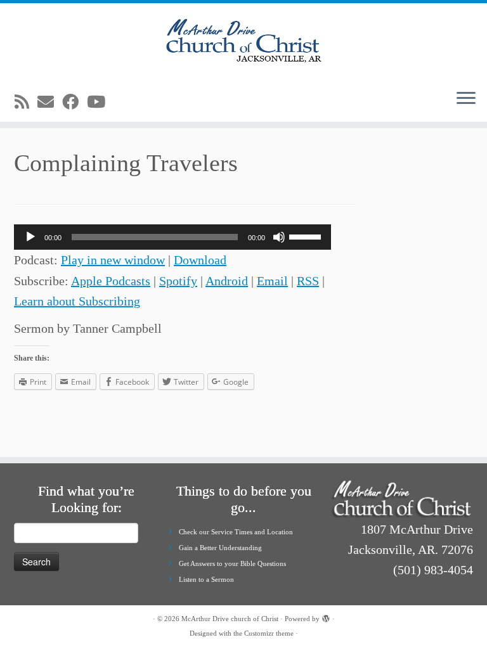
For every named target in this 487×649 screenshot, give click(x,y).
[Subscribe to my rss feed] (26, 102)
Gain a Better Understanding (220, 547)
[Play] (30, 237)
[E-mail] (49, 102)
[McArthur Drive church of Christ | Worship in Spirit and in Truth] (243, 41)
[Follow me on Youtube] (100, 102)
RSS (308, 281)
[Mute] (279, 237)
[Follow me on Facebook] (74, 102)
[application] (172, 237)
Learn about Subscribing (77, 301)
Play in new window (113, 260)
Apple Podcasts (110, 281)
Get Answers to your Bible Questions (232, 563)
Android (226, 281)
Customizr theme (269, 633)
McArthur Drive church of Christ (229, 618)
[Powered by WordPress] (325, 616)
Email (272, 281)
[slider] (307, 235)
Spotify (178, 281)
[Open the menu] (466, 98)
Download (200, 260)
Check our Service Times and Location (236, 532)
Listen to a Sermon (206, 579)
